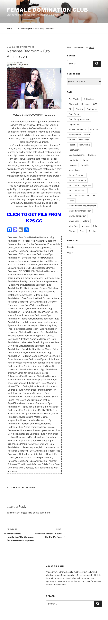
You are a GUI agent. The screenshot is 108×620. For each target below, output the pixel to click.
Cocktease (92, 109)
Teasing (92, 231)
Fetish (87, 134)
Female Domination (77, 129)
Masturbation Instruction (80, 211)
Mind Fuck (73, 226)
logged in (25, 512)
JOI (93, 195)
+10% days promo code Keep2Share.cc (36, 28)
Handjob (92, 155)
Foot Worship (75, 150)
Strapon (72, 231)
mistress (28, 47)
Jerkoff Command (77, 175)
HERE (91, 47)
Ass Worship (74, 99)
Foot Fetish (84, 139)
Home (9, 28)
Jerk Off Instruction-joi (79, 195)
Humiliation (74, 160)
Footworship (84, 145)
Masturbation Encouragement (82, 205)
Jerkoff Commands (77, 180)
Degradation (74, 124)
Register (71, 247)
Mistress (85, 226)
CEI (70, 109)
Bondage (85, 104)
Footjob (72, 145)
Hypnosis (73, 165)
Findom (72, 139)
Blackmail (73, 104)
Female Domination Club (47, 10)
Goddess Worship (77, 155)
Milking (86, 221)
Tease (82, 231)
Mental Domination (77, 216)
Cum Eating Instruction (79, 119)
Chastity (79, 109)
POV (95, 226)
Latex (71, 200)
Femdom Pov (75, 134)
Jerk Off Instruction (23, 487)
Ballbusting (89, 99)
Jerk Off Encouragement (80, 185)
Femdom (94, 129)
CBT (95, 104)
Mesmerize (74, 221)
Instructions (74, 170)
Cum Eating (74, 114)
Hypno (85, 160)
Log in (70, 252)
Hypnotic (85, 165)
